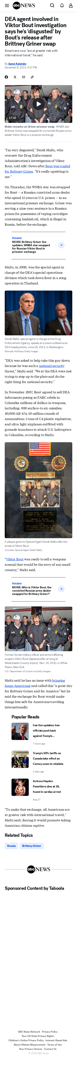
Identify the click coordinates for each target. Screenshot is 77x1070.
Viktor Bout (14, 558)
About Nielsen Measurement (30, 1044)
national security (51, 365)
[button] (7, 5)
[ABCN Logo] (24, 5)
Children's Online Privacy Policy (26, 1040)
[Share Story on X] (15, 77)
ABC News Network (29, 1031)
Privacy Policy (49, 1031)
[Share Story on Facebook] (6, 77)
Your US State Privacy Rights (38, 1036)
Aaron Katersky (17, 64)
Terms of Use (54, 1044)
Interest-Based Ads (56, 1040)
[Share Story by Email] (24, 77)
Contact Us (50, 1049)
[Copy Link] (32, 77)
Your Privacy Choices (30, 1049)
